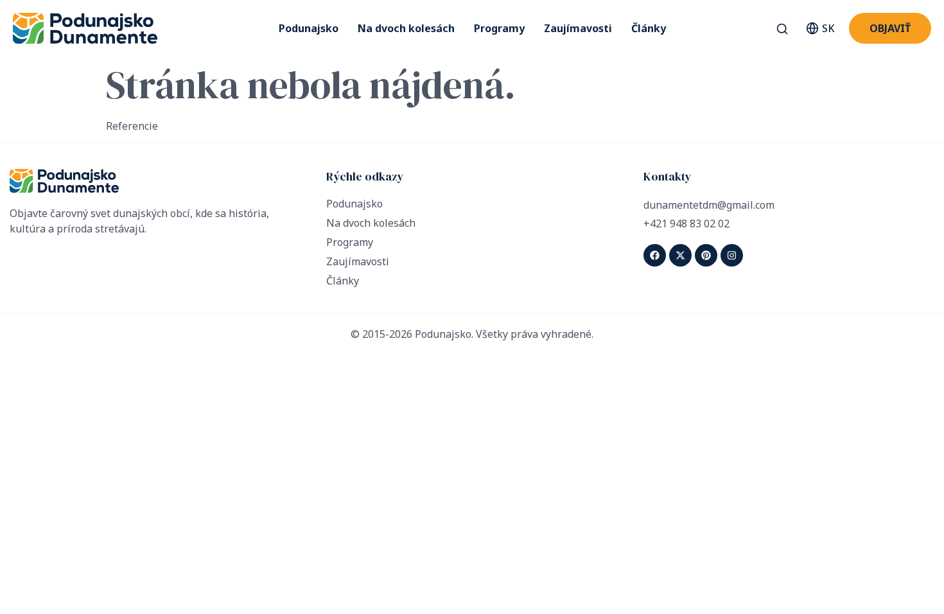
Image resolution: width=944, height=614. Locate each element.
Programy (499, 28)
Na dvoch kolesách (406, 28)
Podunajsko (308, 28)
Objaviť (890, 28)
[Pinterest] (706, 255)
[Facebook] (654, 255)
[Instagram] (732, 255)
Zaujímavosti (578, 28)
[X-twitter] (680, 255)
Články (648, 28)
